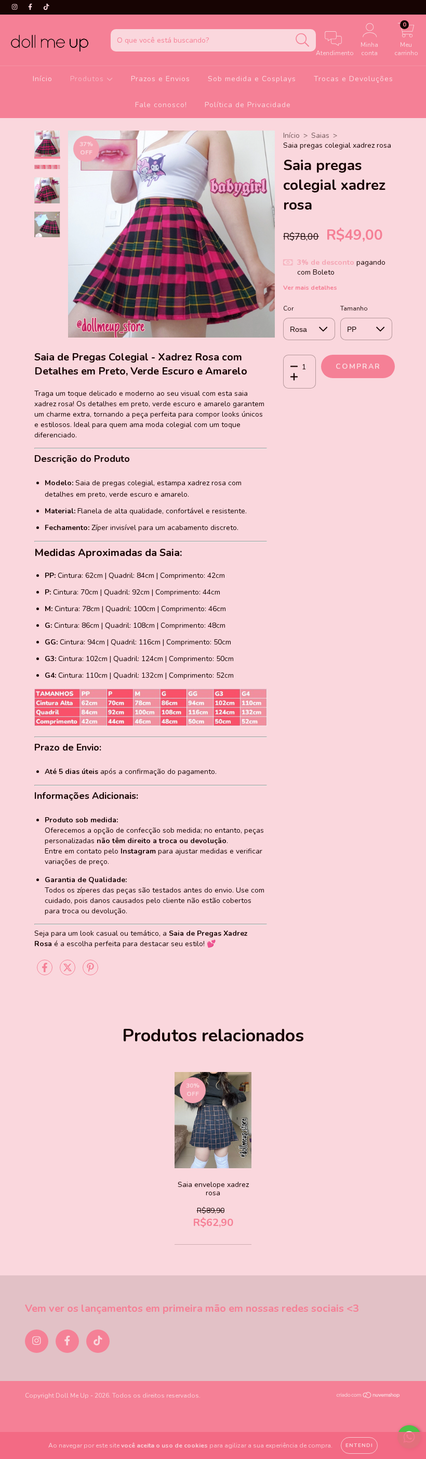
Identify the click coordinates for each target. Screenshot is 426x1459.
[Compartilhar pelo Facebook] (46, 972)
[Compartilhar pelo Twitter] (68, 972)
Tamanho (354, 308)
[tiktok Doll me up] (46, 7)
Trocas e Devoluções (353, 79)
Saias (320, 135)
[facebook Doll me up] (31, 7)
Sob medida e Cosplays (252, 79)
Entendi (359, 1445)
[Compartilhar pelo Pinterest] (90, 972)
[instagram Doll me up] (15, 7)
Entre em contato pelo (100, 851)
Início (42, 79)
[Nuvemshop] (368, 1396)
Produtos (88, 79)
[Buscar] (302, 40)
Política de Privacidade (248, 105)
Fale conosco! (161, 105)
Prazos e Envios (160, 79)
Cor (288, 308)
